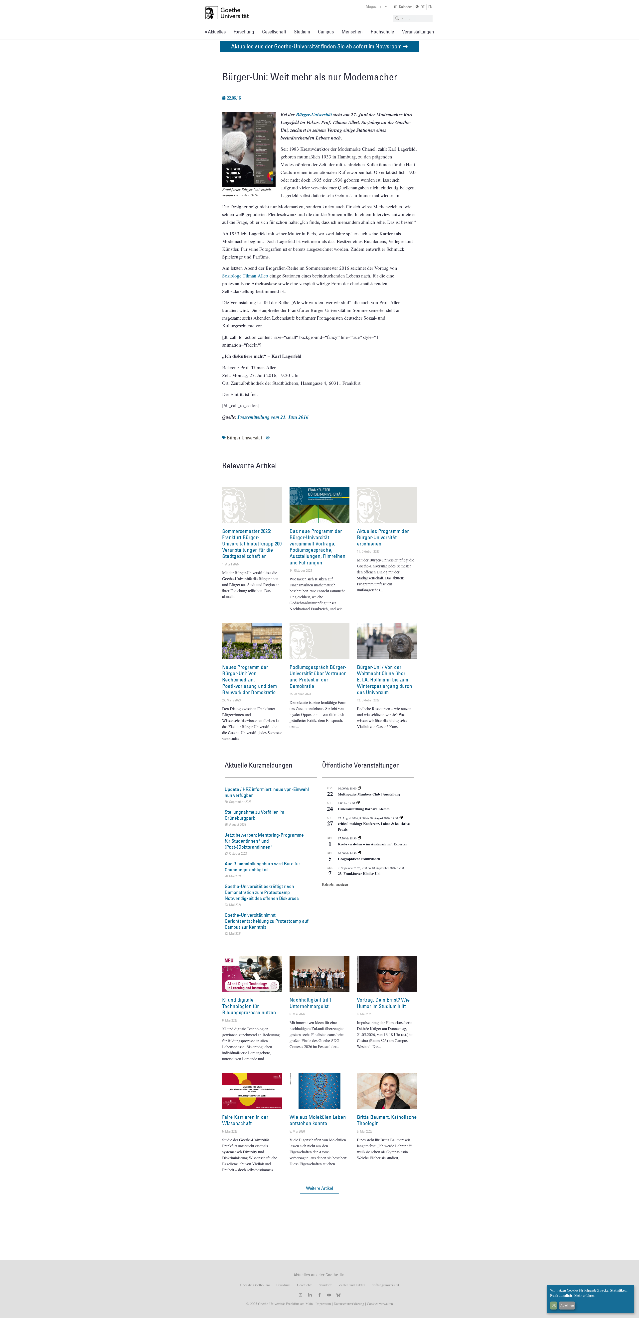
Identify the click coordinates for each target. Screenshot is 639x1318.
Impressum (323, 1303)
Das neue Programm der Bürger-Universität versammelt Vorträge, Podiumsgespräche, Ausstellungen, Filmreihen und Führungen (317, 547)
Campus (326, 32)
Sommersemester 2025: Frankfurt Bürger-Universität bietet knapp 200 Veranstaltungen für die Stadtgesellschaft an (252, 544)
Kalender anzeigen (335, 884)
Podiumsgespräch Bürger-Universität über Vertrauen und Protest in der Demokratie (318, 676)
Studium (302, 32)
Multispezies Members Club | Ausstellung (369, 794)
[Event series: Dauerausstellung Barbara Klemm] (358, 803)
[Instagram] (301, 1295)
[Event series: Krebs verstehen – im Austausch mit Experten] (359, 838)
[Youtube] (329, 1295)
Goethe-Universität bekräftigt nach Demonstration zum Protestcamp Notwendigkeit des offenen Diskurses (262, 892)
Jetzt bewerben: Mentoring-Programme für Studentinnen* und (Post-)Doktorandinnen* (264, 841)
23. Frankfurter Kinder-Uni (359, 873)
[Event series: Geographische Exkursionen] (359, 853)
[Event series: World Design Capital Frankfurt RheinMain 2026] (401, 818)
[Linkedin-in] (310, 1295)
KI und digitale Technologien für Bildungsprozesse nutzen (249, 1006)
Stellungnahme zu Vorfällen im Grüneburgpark (254, 815)
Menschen (352, 32)
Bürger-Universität (244, 438)
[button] (319, 1188)
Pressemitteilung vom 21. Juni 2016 (273, 416)
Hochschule (382, 32)
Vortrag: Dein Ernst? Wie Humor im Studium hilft (383, 1002)
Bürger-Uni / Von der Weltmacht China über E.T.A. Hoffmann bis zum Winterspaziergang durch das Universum (384, 680)
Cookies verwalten (380, 1303)
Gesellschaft (274, 32)
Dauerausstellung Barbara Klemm (364, 808)
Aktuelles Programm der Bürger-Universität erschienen (383, 537)
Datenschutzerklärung (349, 1303)
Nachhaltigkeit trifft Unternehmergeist (310, 1002)
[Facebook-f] (319, 1295)
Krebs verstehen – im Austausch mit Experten (372, 844)
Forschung (244, 32)
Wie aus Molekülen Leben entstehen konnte (318, 1120)
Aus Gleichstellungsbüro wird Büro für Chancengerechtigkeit (262, 866)
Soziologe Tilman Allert (245, 275)
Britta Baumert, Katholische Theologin (387, 1120)
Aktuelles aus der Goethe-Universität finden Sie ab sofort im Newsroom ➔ (319, 46)
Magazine (373, 6)
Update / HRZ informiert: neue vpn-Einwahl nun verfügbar (267, 792)
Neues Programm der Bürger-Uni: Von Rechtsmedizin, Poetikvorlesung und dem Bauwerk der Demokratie (249, 680)
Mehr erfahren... (586, 1295)
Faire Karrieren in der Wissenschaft (245, 1120)
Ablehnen (567, 1305)
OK (554, 1305)
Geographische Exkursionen (359, 858)
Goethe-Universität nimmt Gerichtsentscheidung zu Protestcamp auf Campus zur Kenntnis (267, 921)
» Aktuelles (215, 32)
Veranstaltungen (418, 32)
